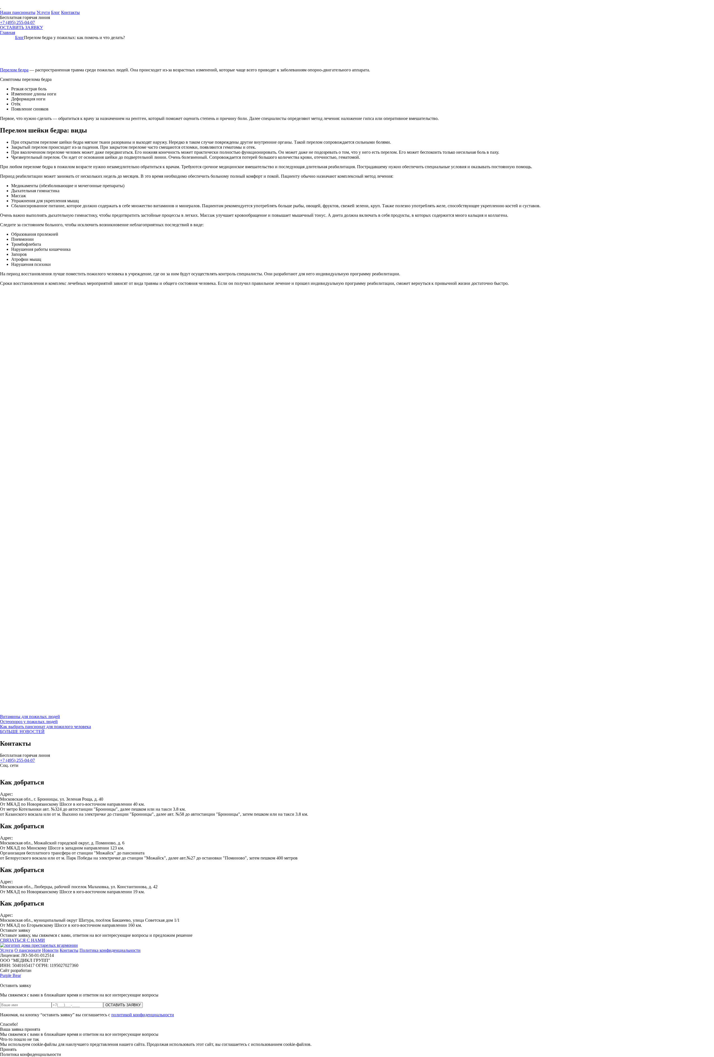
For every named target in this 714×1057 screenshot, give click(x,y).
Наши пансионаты (17, 12)
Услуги (43, 12)
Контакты (70, 12)
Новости (50, 950)
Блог (55, 12)
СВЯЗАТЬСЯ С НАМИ (22, 940)
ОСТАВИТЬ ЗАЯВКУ (21, 27)
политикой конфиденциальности (142, 1014)
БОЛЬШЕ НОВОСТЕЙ (22, 731)
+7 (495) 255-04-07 (17, 22)
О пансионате (28, 950)
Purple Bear (10, 975)
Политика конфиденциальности (110, 950)
